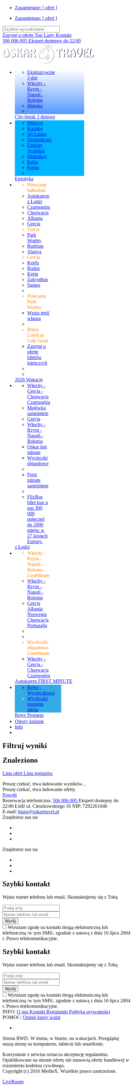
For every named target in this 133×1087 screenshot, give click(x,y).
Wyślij (10, 921)
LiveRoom (13, 1081)
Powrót (9, 795)
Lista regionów (38, 773)
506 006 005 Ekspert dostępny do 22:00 (41, 40)
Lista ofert (13, 773)
